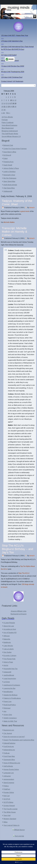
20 (2, 106)
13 (2, 103)
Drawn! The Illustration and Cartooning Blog (18, 740)
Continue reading (15, 539)
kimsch (32, 207)
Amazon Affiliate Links (18, 611)
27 (2, 110)
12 (15, 100)
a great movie (24, 211)
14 (4, 103)
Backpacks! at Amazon (19, 614)
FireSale (5, 120)
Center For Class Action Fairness (15, 148)
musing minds (19, 7)
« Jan (3, 113)
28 (4, 110)
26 (15, 106)
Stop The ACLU (23, 573)
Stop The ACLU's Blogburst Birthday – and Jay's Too (17, 549)
